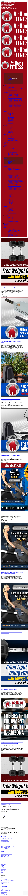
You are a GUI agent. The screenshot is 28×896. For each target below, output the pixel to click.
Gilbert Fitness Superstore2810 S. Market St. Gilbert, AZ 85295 (6, 855)
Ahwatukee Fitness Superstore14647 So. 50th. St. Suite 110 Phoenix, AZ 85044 (7, 847)
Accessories (3, 869)
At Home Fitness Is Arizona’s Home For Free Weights (11, 287)
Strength (2, 867)
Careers (2, 893)
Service (2, 863)
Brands (2, 865)
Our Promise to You (5, 885)
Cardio (2, 866)
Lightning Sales (4, 886)
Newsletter (3, 887)
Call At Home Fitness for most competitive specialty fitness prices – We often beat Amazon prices (12, 573)
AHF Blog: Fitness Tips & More (7, 880)
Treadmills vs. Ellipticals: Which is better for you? (10, 455)
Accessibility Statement (6, 894)
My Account (3, 877)
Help (2, 872)
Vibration (3, 870)
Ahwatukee (4, 843)
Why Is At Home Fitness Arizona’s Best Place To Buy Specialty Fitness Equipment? (11, 400)
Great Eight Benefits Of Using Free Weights (9, 689)
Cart (11, 78)
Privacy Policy (4, 892)
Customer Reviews (5, 882)
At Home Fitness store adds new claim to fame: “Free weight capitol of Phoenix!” (11, 804)
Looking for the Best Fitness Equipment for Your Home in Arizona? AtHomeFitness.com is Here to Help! (12, 743)
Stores (2, 861)
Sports (2, 871)
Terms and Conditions (5, 890)
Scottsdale (3, 836)
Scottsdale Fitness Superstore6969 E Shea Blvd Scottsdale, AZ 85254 (7, 840)
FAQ (2, 889)
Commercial (3, 864)
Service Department (5, 879)
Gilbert (2, 851)
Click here (14, 8)
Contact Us (3, 883)
